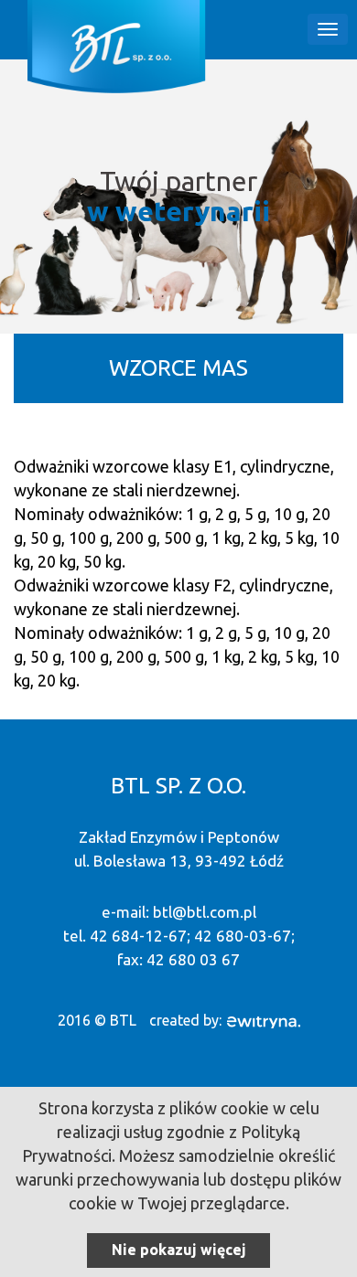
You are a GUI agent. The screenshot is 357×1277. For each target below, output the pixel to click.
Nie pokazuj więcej (179, 1249)
